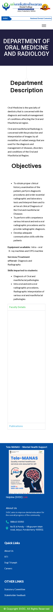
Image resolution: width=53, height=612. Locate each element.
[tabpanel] (26, 366)
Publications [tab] (16, 426)
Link (25, 497)
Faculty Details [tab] (17, 307)
